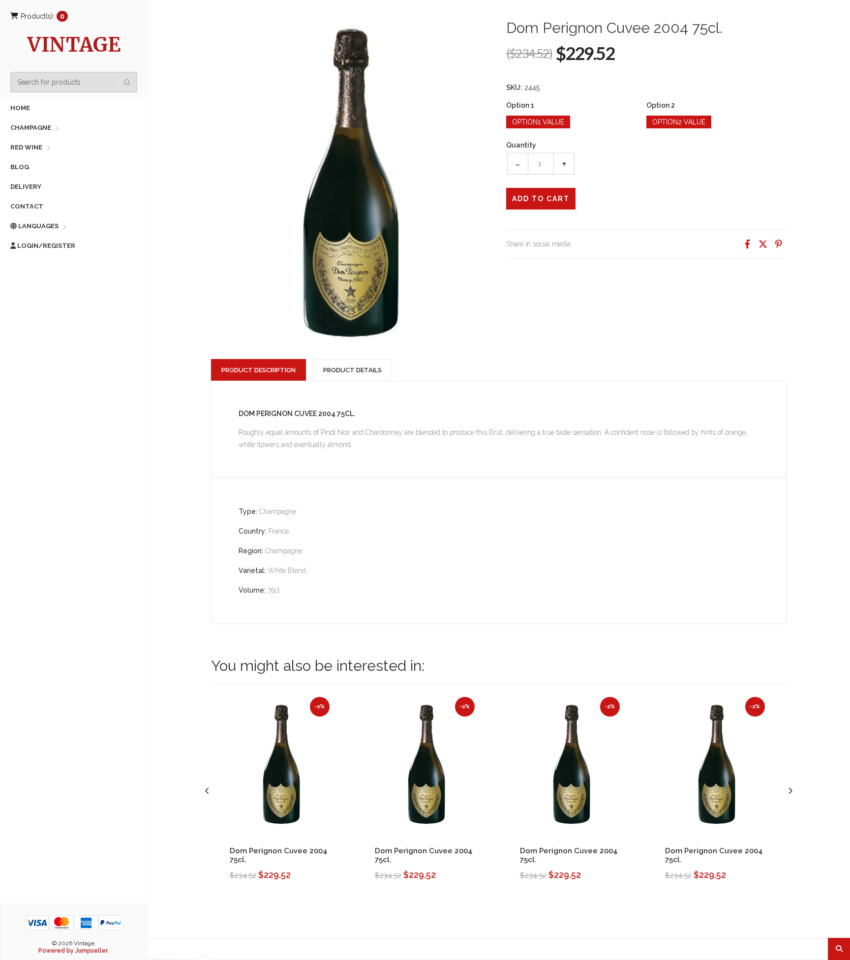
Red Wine (26, 147)
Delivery (25, 186)
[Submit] (127, 82)
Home (20, 108)
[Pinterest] (779, 244)
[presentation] (207, 791)
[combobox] (76, 82)
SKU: (514, 87)
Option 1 (520, 105)
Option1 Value (538, 122)
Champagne (30, 127)
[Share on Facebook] (747, 244)
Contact (26, 206)
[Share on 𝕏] (763, 244)
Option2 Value (678, 122)
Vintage (74, 46)
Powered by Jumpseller (73, 950)
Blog (19, 167)
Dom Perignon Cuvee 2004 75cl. (279, 855)
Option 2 (660, 105)
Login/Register (45, 245)
